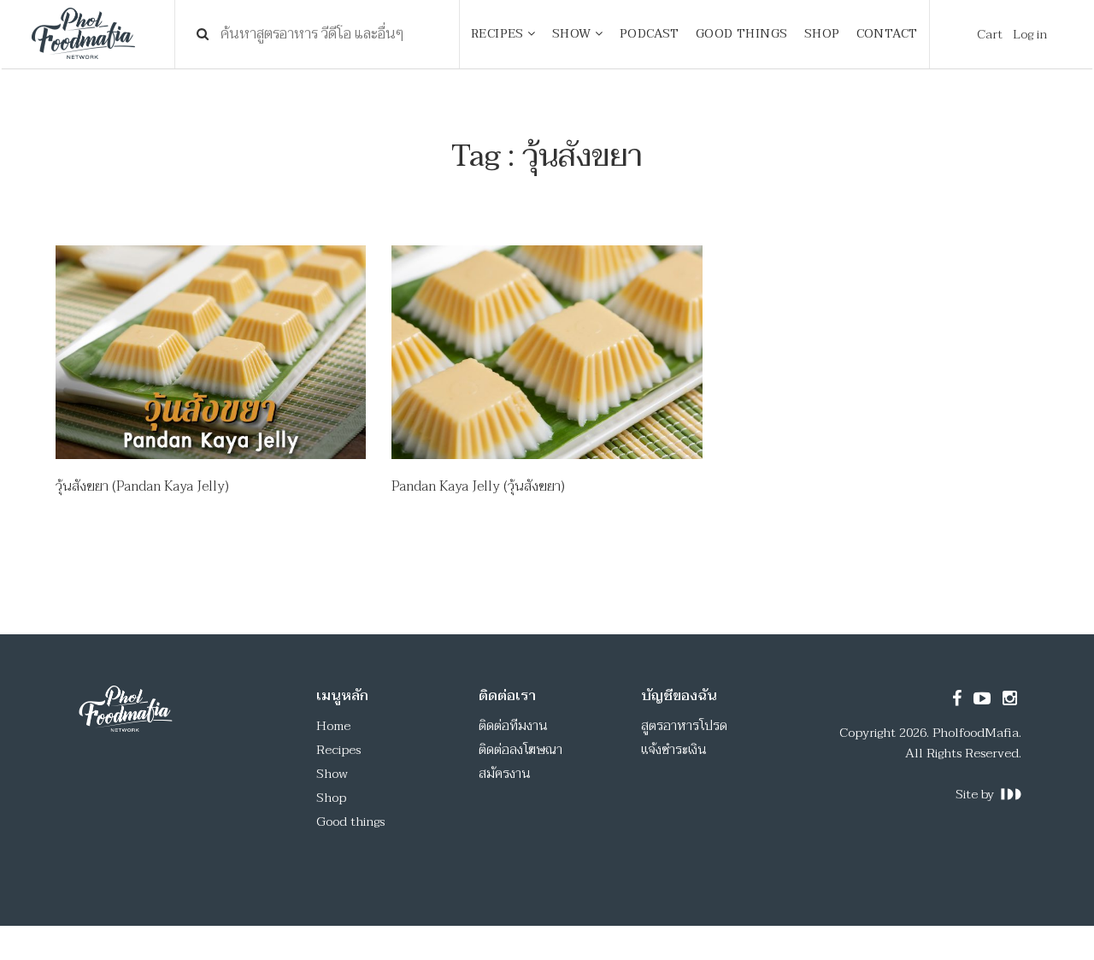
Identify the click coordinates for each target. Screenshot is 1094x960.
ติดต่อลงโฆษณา (520, 750)
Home (333, 726)
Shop (331, 797)
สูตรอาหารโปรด (684, 726)
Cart (990, 34)
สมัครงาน (505, 774)
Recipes (338, 750)
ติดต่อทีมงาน (513, 726)
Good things (350, 821)
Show (332, 774)
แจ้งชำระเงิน (674, 750)
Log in (1030, 34)
